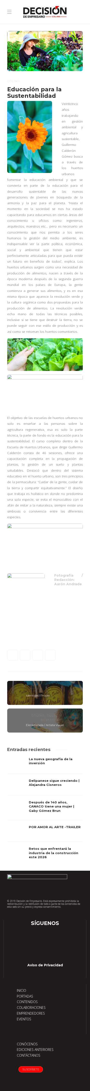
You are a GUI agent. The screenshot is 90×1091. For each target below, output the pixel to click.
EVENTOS (24, 1019)
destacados (52, 720)
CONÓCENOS (27, 1044)
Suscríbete (30, 1069)
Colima (13, 81)
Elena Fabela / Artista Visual (45, 725)
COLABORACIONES (31, 1007)
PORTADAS (25, 996)
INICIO (21, 990)
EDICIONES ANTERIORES (35, 1049)
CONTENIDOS (27, 1001)
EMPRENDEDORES (31, 1013)
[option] (45, 810)
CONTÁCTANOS (28, 1055)
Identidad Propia (38, 695)
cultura (55, 715)
